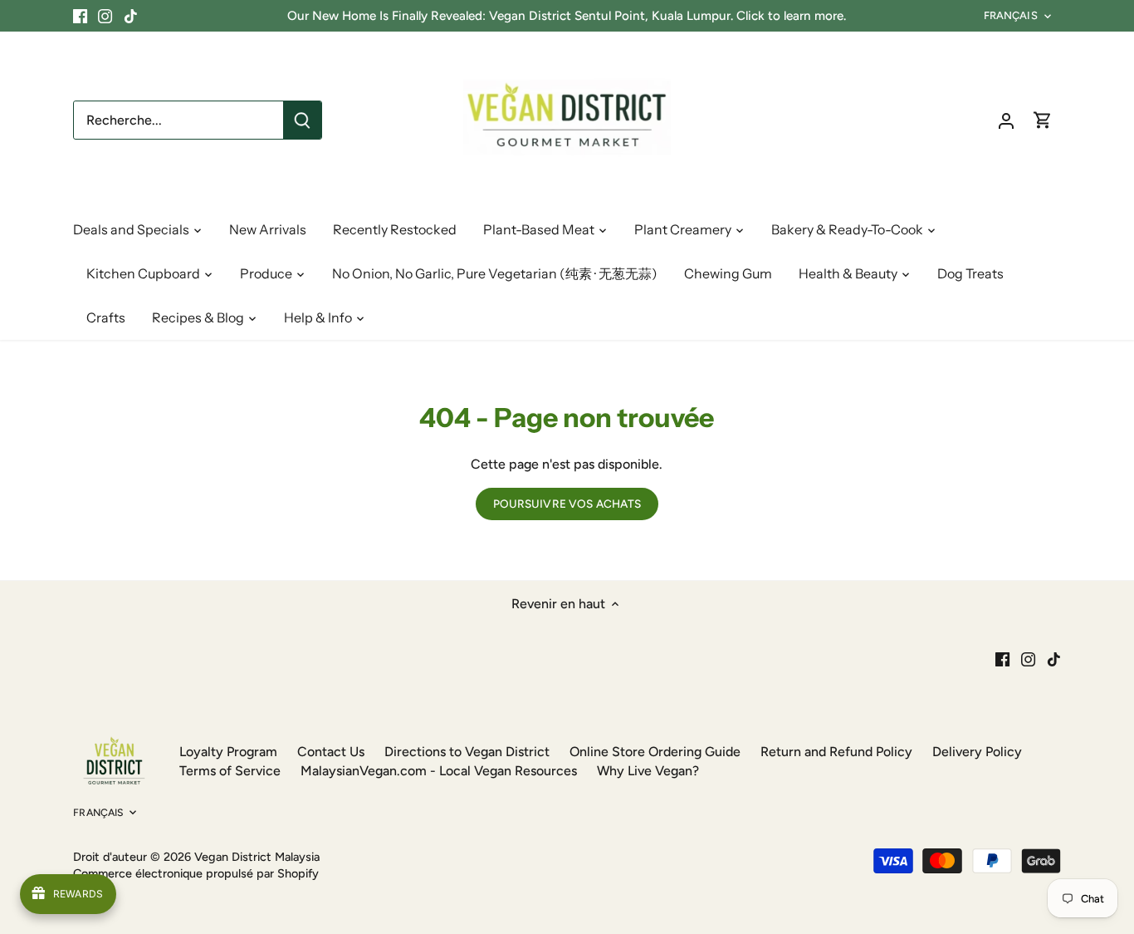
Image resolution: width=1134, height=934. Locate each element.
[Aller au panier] (1043, 120)
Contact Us (330, 751)
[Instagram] (105, 16)
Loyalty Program (228, 751)
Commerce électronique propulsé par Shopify (196, 873)
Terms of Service (230, 771)
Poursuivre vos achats (567, 503)
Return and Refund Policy (836, 751)
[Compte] (1006, 120)
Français (1011, 15)
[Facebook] (80, 16)
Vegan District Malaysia (257, 856)
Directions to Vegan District (467, 751)
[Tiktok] (131, 16)
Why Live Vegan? (648, 771)
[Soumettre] (302, 120)
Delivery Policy (977, 751)
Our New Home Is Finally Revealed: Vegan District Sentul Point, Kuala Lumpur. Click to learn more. (566, 15)
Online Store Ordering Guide (655, 751)
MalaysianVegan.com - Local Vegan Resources (439, 771)
